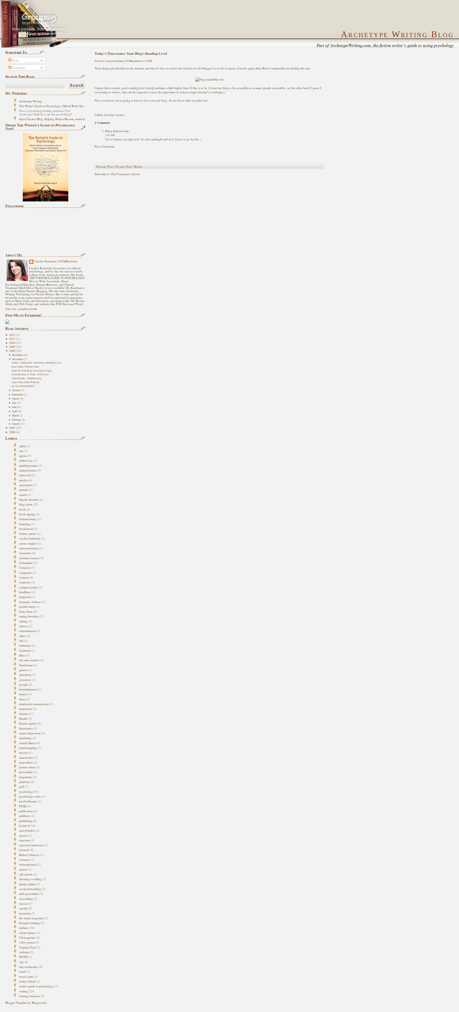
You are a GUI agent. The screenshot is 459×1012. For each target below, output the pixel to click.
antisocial (25, 475)
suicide (23, 908)
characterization (29, 548)
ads (21, 451)
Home (138, 166)
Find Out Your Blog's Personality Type (32, 370)
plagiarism (25, 777)
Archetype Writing (30, 101)
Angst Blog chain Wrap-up (25, 382)
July (14, 402)
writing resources (29, 996)
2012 (12, 335)
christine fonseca (29, 558)
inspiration (25, 709)
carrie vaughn (27, 543)
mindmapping (27, 748)
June (14, 407)
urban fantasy (27, 933)
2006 (12, 432)
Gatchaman (26, 665)
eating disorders (29, 616)
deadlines (25, 592)
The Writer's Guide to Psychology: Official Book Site (51, 106)
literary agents (27, 723)
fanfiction (25, 645)
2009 (12, 347)
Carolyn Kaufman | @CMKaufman (56, 261)
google (23, 684)
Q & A (38, 114)
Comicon (24, 568)
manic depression (29, 733)
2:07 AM (109, 135)
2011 (12, 339)
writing (23, 991)
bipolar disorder (29, 499)
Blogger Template (16, 1003)
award (23, 495)
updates (23, 928)
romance (24, 860)
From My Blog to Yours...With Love (30, 374)
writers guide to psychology (36, 986)
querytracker (27, 830)
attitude (23, 490)
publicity (24, 816)
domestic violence (30, 602)
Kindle (23, 718)
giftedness (25, 675)
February (16, 419)
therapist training (29, 923)
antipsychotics (27, 470)
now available (55, 288)
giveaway (25, 680)
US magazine (27, 937)
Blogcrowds (39, 1003)
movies (23, 752)
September (17, 394)
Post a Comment (104, 146)
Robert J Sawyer (29, 855)
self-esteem (26, 874)
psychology (26, 792)
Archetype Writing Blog (397, 34)
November (17, 359)
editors (23, 626)
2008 (12, 351)
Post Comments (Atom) (125, 174)
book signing (27, 514)
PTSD (22, 806)
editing (23, 621)
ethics (22, 636)
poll (21, 786)
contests (24, 577)
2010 (12, 343)
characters (25, 553)
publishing (25, 821)
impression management (34, 704)
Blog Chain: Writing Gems (25, 366)
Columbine (26, 563)
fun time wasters (29, 660)
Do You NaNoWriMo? (23, 386)
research (24, 850)
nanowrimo (26, 758)
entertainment (27, 631)
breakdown (26, 529)
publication (26, 811)
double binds (27, 607)
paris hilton (26, 762)
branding (24, 524)
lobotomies (26, 728)
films (22, 655)
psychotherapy (28, 801)
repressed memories (31, 845)
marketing (25, 738)
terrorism (24, 913)
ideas (22, 699)
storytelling (26, 899)
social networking (30, 889)
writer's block (27, 981)
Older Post (124, 166)
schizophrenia (27, 864)
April (15, 411)
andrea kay (26, 460)
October (16, 390)
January (16, 423)
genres (23, 670)
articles (23, 480)
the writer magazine (31, 918)
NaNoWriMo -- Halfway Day (26, 378)
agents (23, 456)
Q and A (24, 826)
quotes (23, 835)
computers (25, 573)
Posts (14, 60)
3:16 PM (147, 61)
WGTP (23, 957)
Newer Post (105, 166)
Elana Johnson (114, 131)
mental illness (27, 743)
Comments (18, 68)
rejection (24, 840)
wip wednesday (28, 967)
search (23, 869)
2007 (12, 428)
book (22, 509)
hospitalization (28, 689)
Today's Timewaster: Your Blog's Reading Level (36, 362)
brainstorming (27, 519)
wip (21, 962)
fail (21, 641)
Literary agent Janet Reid (253, 68)
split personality (29, 894)
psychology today (30, 796)
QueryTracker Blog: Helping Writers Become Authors (52, 119)
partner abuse (27, 767)
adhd (22, 446)
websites (24, 952)
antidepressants (28, 465)
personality (26, 772)
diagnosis (25, 597)
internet (23, 714)
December (17, 355)
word (22, 971)
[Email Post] (95, 107)
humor (23, 694)
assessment (25, 485)
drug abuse (26, 611)
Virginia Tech (27, 947)
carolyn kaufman (29, 538)
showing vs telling (30, 879)
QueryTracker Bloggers (33, 291)
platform (24, 782)
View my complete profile (21, 309)
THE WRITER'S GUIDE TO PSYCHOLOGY (56, 278)
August (16, 398)
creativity (25, 582)
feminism (25, 650)
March (15, 415)
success (23, 903)
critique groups (28, 587)
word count (26, 977)
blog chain (25, 504)
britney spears (27, 533)
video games (27, 942)
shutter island (27, 884)
